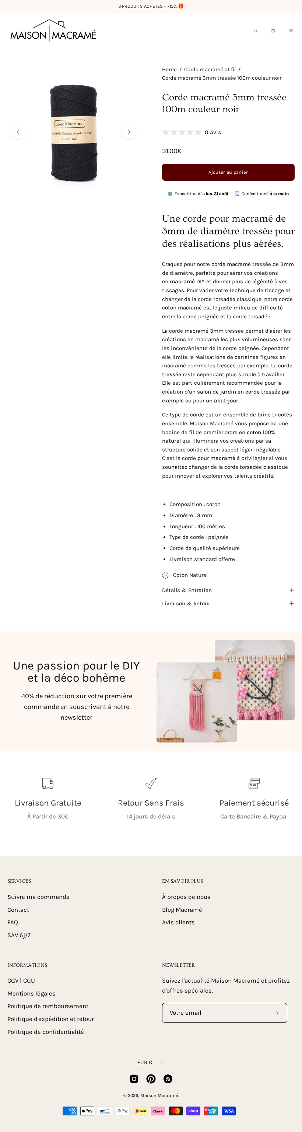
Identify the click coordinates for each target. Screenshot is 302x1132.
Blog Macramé (182, 909)
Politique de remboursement (47, 1006)
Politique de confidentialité (45, 1031)
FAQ (12, 922)
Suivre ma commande (38, 896)
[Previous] (18, 132)
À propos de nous (186, 896)
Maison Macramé (159, 1095)
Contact (18, 909)
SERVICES (19, 881)
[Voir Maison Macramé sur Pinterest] (151, 1078)
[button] (255, 30)
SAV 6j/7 (19, 934)
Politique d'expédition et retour (50, 1018)
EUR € (144, 1062)
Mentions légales (31, 993)
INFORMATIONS (27, 965)
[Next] (129, 132)
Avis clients (178, 922)
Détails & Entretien (187, 590)
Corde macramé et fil (210, 69)
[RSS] (167, 1078)
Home (169, 69)
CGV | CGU (21, 980)
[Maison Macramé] (53, 30)
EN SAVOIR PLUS (182, 881)
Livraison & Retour (186, 603)
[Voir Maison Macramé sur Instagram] (134, 1078)
